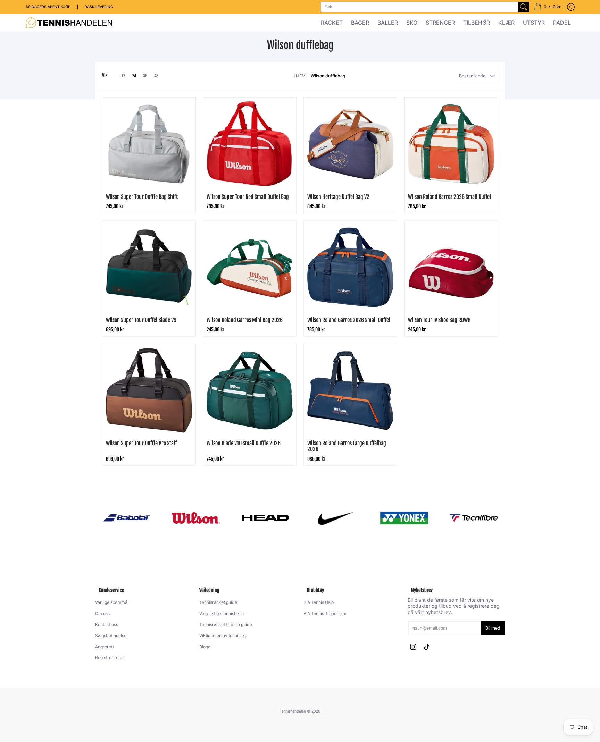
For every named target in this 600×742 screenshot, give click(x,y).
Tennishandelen (293, 711)
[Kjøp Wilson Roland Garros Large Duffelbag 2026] (350, 390)
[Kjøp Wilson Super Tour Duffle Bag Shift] (149, 144)
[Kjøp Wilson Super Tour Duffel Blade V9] (149, 267)
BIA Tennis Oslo (318, 602)
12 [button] (123, 75)
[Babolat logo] (126, 517)
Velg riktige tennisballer (222, 613)
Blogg (204, 646)
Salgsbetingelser (111, 635)
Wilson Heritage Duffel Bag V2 (338, 196)
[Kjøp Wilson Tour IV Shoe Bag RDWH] (451, 267)
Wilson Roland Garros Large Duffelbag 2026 (346, 446)
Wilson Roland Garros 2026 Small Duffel (449, 196)
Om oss (102, 613)
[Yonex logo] (404, 518)
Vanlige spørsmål (111, 602)
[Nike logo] (334, 518)
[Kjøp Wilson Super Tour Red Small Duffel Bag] (250, 144)
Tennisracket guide (218, 602)
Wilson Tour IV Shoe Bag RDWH (439, 320)
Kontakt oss (106, 624)
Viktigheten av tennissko (223, 635)
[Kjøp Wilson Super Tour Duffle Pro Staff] (149, 390)
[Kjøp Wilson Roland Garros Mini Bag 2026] (250, 267)
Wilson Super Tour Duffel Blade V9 (141, 320)
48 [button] (156, 75)
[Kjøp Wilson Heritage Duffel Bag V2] (350, 144)
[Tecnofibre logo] (473, 518)
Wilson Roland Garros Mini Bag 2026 (245, 320)
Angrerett (104, 646)
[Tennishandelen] (69, 23)
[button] (547, 7)
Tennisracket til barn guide (225, 624)
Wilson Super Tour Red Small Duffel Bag (248, 196)
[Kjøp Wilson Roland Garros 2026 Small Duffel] (451, 144)
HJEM (300, 75)
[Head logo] (265, 518)
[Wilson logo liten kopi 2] (196, 518)
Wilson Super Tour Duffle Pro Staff (141, 443)
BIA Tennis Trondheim (325, 613)
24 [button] (134, 75)
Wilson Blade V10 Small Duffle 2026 (244, 443)
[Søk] (523, 7)
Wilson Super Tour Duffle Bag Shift (142, 196)
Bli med (492, 628)
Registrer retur (109, 657)
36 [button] (145, 75)
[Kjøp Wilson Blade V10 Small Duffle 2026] (250, 390)
